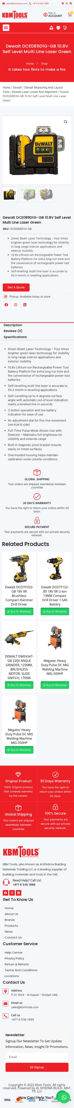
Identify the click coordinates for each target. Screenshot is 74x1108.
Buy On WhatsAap (20, 611)
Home (6, 87)
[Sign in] (45, 15)
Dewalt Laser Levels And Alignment (34, 91)
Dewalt (17, 87)
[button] (6, 27)
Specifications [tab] (15, 337)
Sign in (52, 13)
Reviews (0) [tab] (13, 331)
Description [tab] (13, 325)
